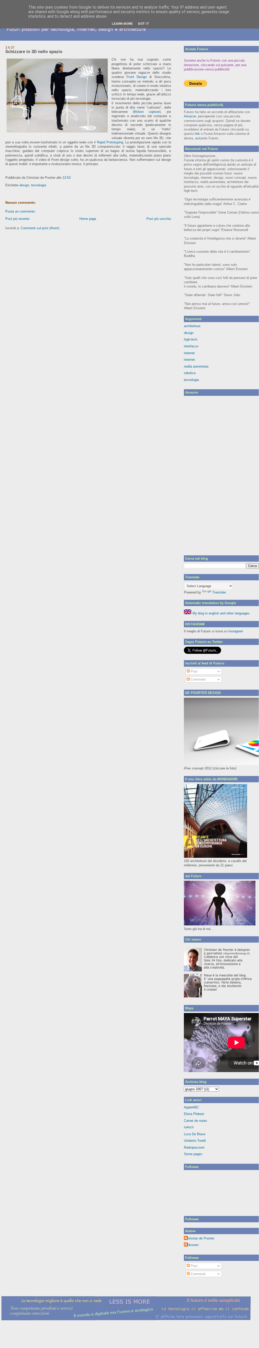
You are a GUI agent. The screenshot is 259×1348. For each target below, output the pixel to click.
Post (194, 671)
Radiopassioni (194, 1147)
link (197, 134)
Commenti (198, 679)
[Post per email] (72, 177)
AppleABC (191, 1107)
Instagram (235, 631)
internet (189, 353)
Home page (87, 219)
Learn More (122, 23)
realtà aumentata (196, 366)
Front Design (136, 77)
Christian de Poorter (199, 1238)
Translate (219, 592)
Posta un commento (20, 211)
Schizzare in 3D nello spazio (33, 51)
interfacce (191, 346)
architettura (192, 326)
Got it (143, 23)
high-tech (190, 339)
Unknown (192, 1245)
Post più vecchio (158, 219)
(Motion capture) (147, 112)
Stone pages (193, 1154)
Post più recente (17, 219)
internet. (190, 359)
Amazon (190, 116)
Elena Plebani (194, 1114)
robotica (190, 373)
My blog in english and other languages (220, 613)
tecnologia (38, 185)
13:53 (66, 177)
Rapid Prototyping (110, 142)
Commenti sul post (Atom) (40, 228)
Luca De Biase (194, 1134)
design (24, 185)
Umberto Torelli (195, 1141)
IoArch (188, 1127)
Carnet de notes (195, 1121)
